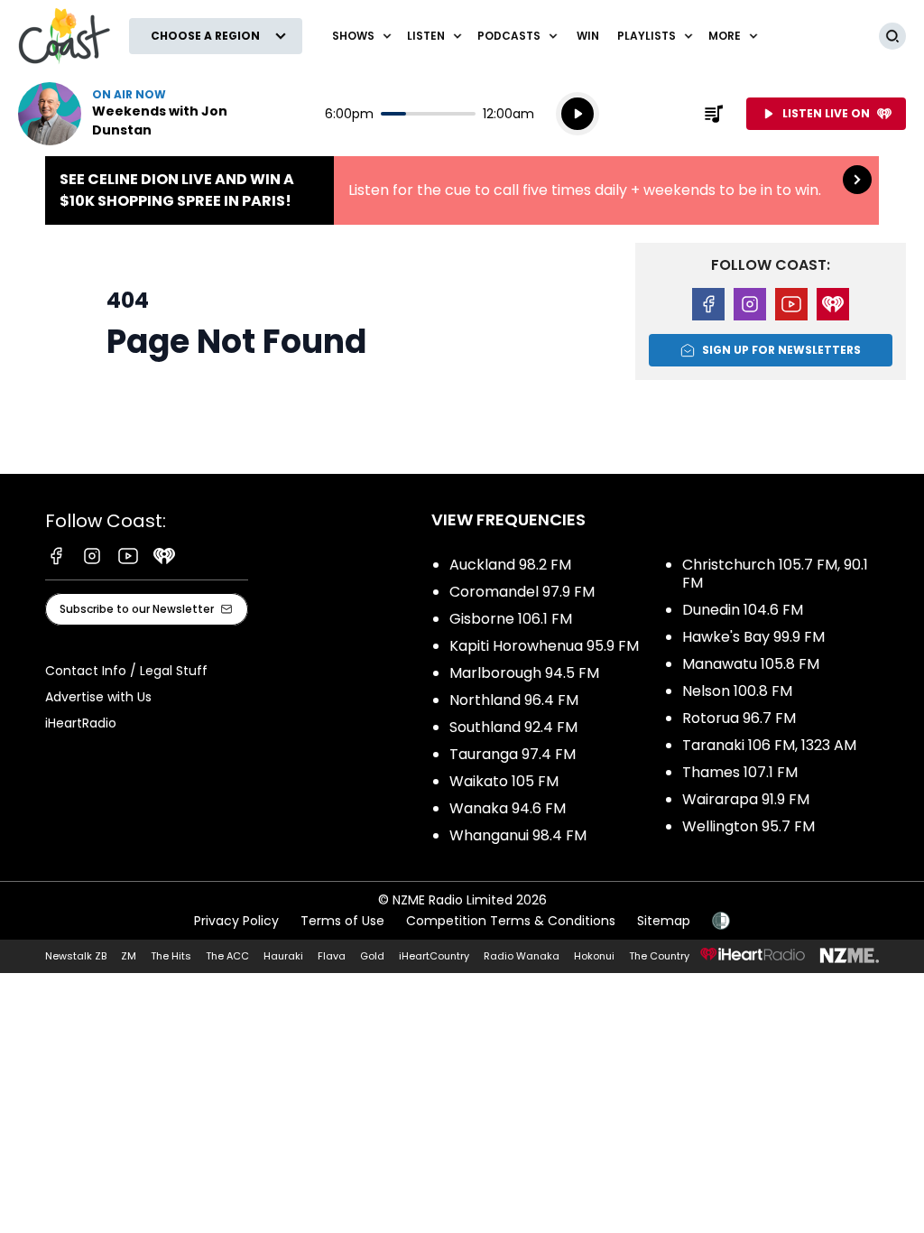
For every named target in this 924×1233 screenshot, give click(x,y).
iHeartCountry (434, 956)
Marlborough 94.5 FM (524, 673)
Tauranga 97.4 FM (512, 754)
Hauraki (283, 956)
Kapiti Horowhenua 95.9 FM (544, 645)
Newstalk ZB (75, 956)
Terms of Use (342, 921)
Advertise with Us (98, 697)
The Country (659, 956)
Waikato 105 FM (504, 781)
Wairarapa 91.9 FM (745, 799)
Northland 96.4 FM (513, 700)
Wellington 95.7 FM (748, 826)
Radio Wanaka (521, 956)
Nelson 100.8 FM (737, 691)
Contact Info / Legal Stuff (126, 671)
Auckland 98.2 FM (510, 564)
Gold (372, 956)
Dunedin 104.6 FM (742, 609)
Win (588, 35)
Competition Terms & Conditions (510, 921)
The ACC (227, 956)
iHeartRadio (80, 723)
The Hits (171, 956)
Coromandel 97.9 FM (522, 591)
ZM (128, 956)
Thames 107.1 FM (740, 772)
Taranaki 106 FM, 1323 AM (769, 745)
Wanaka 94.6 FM (507, 808)
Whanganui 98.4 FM (518, 835)
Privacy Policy (236, 921)
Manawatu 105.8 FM (750, 664)
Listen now (133, 113)
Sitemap (663, 921)
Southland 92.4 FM (513, 727)
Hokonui (594, 956)
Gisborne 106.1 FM (510, 618)
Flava (332, 956)
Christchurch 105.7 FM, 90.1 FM (775, 573)
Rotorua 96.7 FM (739, 718)
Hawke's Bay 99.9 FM (753, 636)
